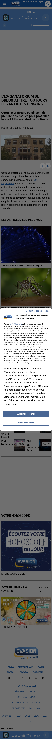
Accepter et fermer (26, 413)
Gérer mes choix (26, 422)
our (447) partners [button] (15, 324)
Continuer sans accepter (37, 310)
